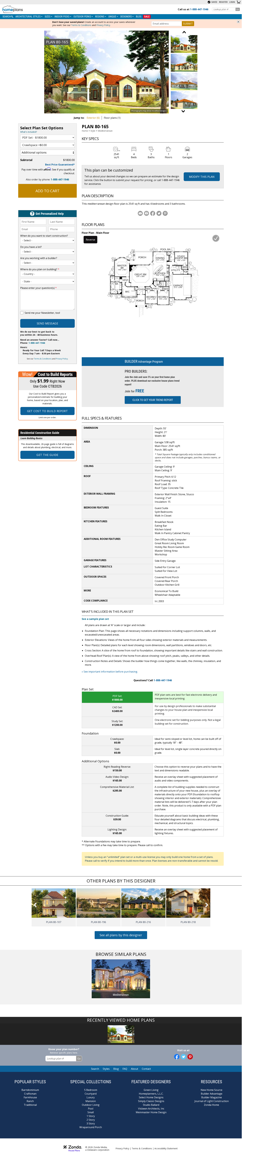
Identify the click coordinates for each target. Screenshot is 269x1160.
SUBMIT (188, 23)
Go (237, 9)
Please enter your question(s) (38, 288)
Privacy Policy (103, 25)
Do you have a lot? (31, 247)
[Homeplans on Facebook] (176, 1056)
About (134, 1068)
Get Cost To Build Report (47, 411)
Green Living (151, 1090)
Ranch (30, 1101)
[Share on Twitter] (159, 213)
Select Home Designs (151, 1097)
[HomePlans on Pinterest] (190, 1056)
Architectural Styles (28, 16)
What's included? (28, 131)
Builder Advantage (211, 1093)
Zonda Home (211, 1105)
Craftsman (30, 1093)
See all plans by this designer (121, 935)
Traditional (30, 1105)
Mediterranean (105, 130)
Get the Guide (47, 455)
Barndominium (30, 1090)
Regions (100, 16)
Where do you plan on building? (39, 269)
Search (95, 1068)
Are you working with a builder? (38, 258)
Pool (90, 1108)
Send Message (47, 323)
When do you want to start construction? (44, 235)
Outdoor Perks (82, 16)
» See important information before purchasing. (110, 671)
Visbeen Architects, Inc (151, 1108)
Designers (126, 16)
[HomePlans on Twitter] (183, 1056)
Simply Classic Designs (151, 1101)
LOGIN (232, 2)
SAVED (214, 2)
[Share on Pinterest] (165, 213)
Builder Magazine (211, 1097)
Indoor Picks (62, 16)
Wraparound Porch (90, 1127)
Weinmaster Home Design (151, 1112)
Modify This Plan (202, 177)
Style (92, 130)
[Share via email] (140, 213)
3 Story (91, 1123)
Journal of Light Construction (211, 1101)
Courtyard (91, 1093)
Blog (138, 16)
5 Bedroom (90, 1090)
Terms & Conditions (81, 25)
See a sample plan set (95, 619)
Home (85, 130)
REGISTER (223, 2)
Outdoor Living (90, 1105)
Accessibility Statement (166, 1148)
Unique (112, 16)
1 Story (91, 1116)
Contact (146, 1068)
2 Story (91, 1119)
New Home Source (211, 1090)
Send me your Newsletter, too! (42, 313)
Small (90, 1112)
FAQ (125, 1068)
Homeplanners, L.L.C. (151, 1093)
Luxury (91, 1097)
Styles (106, 1068)
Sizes (48, 16)
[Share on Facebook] (153, 213)
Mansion (90, 1101)
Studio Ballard (151, 1105)
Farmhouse (30, 1097)
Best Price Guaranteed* (60, 164)
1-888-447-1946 (60, 179)
